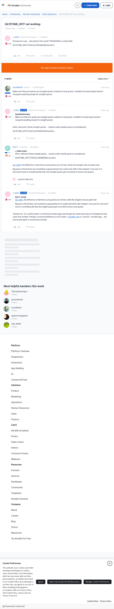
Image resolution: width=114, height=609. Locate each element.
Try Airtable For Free (21, 538)
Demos (14, 447)
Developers (16, 481)
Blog (13, 521)
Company (16, 504)
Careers (14, 515)
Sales (14, 413)
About (14, 509)
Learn (14, 424)
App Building (17, 368)
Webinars (15, 459)
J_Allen (16, 37)
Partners (15, 470)
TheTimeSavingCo (19, 291)
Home (4, 14)
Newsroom (16, 532)
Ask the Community (31, 14)
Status (14, 527)
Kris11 (15, 147)
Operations (16, 402)
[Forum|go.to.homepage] (19, 5)
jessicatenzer (17, 299)
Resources (16, 464)
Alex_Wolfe (16, 323)
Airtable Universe (19, 498)
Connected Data (19, 379)
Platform (15, 345)
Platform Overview (20, 351)
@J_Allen (17, 165)
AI (12, 373)
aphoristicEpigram (19, 315)
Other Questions (49, 14)
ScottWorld (18, 87)
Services (15, 475)
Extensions (16, 362)
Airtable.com (74, 216)
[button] (3, 5)
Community (15, 14)
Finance (15, 419)
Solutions (16, 385)
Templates (16, 493)
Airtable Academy (20, 430)
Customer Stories (19, 453)
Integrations (17, 356)
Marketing (16, 396)
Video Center (17, 441)
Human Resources (20, 407)
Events (14, 436)
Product (15, 390)
